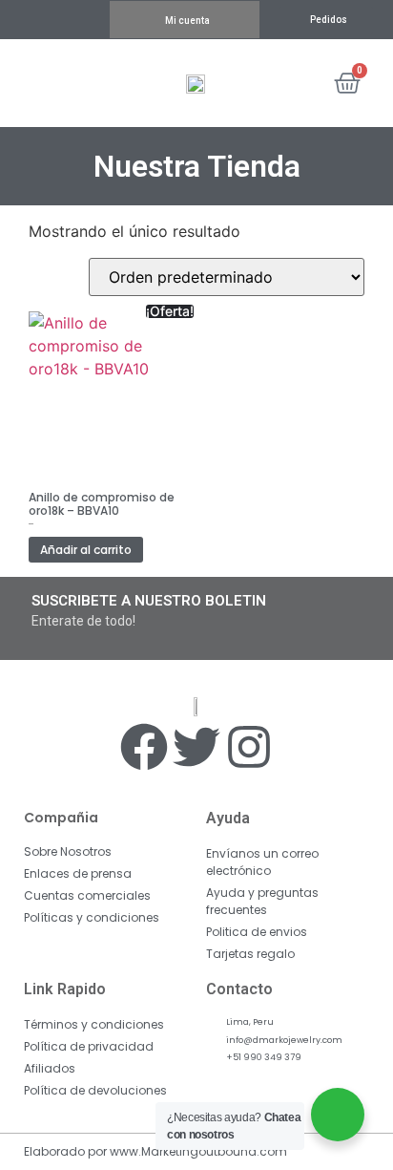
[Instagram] (249, 747)
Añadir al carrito (86, 550)
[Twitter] (196, 747)
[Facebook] (144, 747)
